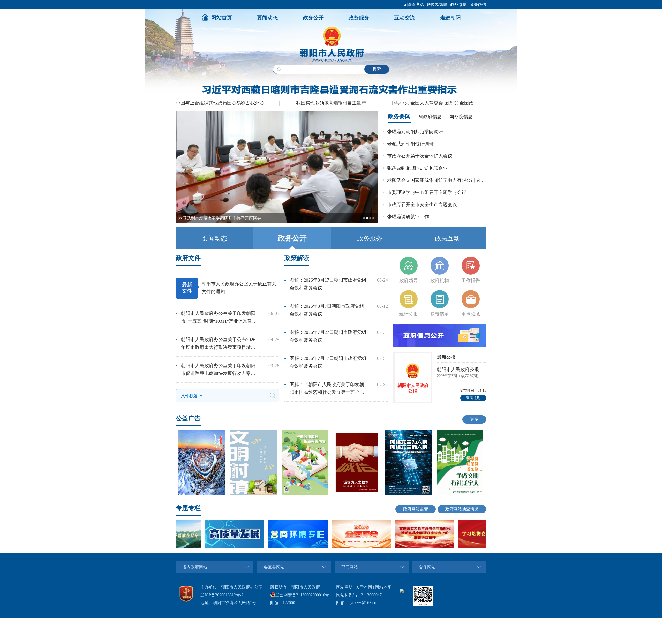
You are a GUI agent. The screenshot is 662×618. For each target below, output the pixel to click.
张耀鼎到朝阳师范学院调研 (415, 131)
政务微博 (458, 4)
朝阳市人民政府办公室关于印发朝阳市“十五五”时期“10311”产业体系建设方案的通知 (219, 318)
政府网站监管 (415, 509)
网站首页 (221, 17)
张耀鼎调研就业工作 (408, 216)
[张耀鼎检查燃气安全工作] (277, 222)
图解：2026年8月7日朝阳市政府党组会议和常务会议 (327, 310)
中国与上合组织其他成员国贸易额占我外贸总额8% (227, 102)
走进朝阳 (450, 17)
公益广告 (188, 418)
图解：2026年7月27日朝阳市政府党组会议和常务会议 (328, 336)
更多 (474, 419)
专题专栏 (188, 508)
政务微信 (478, 4)
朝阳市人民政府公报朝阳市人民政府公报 (461, 369)
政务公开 (313, 17)
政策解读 (296, 258)
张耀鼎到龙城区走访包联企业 (417, 168)
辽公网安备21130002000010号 (302, 595)
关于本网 (364, 587)
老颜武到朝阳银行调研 (410, 143)
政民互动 (447, 238)
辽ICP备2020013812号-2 (221, 595)
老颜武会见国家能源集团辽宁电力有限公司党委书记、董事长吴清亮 (436, 180)
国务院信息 (461, 116)
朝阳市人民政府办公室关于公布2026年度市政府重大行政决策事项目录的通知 (218, 344)
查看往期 (473, 398)
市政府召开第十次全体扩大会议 (419, 156)
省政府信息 (430, 116)
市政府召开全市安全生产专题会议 (422, 204)
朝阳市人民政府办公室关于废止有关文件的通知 (239, 287)
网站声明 (344, 587)
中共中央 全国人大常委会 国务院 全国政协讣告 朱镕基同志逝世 (438, 102)
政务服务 (359, 17)
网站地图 (383, 587)
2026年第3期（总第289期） (458, 376)
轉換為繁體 (437, 4)
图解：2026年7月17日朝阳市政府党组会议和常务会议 (328, 362)
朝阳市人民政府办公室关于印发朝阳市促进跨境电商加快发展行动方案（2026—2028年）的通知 (218, 370)
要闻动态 (267, 17)
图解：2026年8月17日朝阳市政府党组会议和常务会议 (328, 283)
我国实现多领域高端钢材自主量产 (331, 102)
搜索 (377, 69)
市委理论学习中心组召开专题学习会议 (426, 192)
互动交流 (404, 17)
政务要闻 (399, 116)
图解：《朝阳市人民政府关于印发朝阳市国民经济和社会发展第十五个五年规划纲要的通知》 (327, 389)
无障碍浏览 (413, 4)
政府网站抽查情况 (461, 509)
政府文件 (188, 258)
